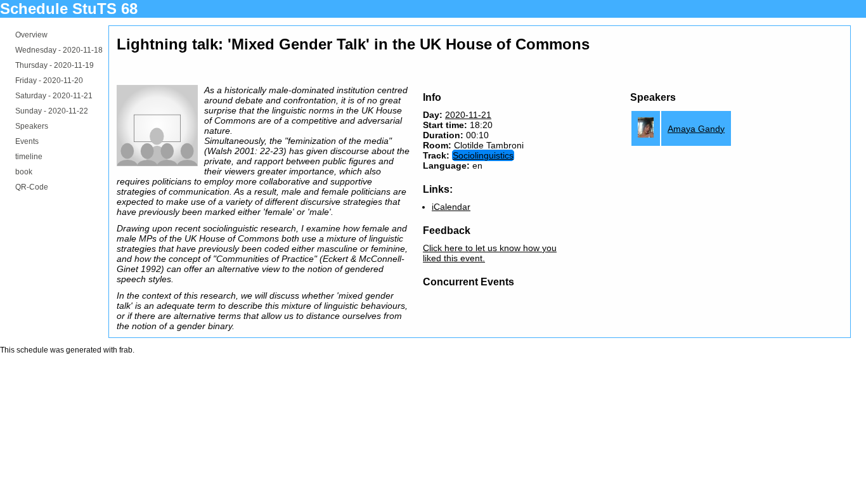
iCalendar (451, 207)
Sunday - (51, 111)
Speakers (31, 126)
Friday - (49, 80)
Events (27, 141)
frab (125, 350)
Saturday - (54, 95)
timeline (28, 156)
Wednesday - (59, 50)
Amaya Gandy (696, 129)
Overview (31, 34)
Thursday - (54, 65)
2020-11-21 (468, 115)
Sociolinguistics (483, 155)
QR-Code (31, 187)
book (23, 171)
